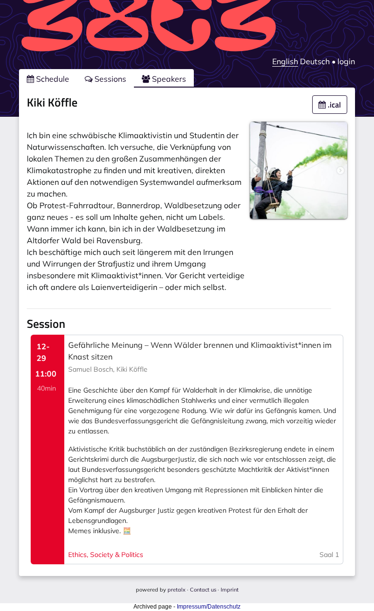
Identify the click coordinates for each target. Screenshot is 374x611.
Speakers (168, 79)
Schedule (51, 79)
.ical (333, 104)
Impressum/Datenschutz (209, 606)
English (285, 61)
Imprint (230, 589)
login (346, 61)
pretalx (177, 589)
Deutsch (315, 61)
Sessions (109, 79)
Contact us (203, 589)
